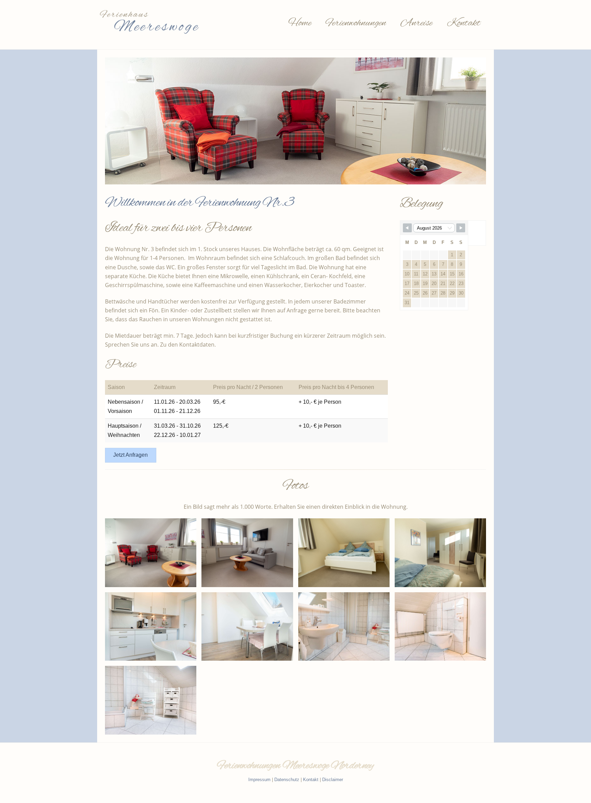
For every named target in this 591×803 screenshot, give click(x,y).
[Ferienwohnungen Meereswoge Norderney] (148, 36)
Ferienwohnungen (356, 23)
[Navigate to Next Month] (460, 227)
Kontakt (464, 23)
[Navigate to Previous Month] (407, 227)
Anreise (416, 23)
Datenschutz (286, 779)
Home (299, 23)
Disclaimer (332, 779)
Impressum (259, 779)
